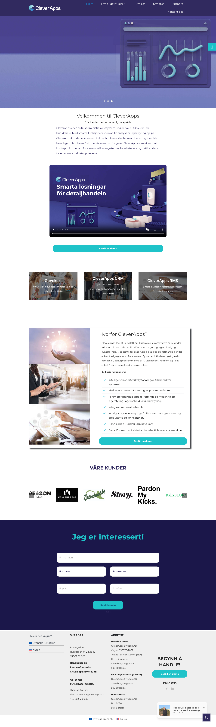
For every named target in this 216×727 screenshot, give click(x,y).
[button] (31, 495)
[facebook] (167, 689)
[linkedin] (172, 689)
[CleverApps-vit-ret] (45, 5)
